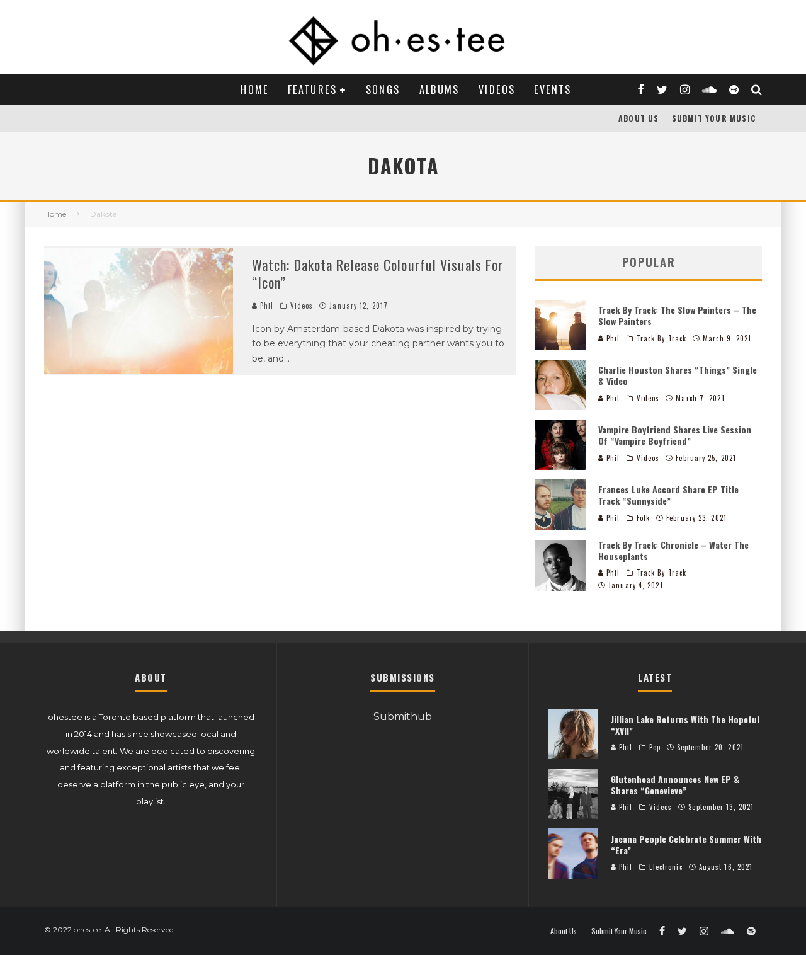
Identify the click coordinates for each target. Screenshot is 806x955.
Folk (643, 517)
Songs (383, 89)
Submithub (402, 717)
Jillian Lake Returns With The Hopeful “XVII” (685, 724)
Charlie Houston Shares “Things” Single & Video (677, 375)
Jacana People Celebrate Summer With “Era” (686, 844)
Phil (266, 305)
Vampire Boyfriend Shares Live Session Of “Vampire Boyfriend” (674, 435)
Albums (439, 89)
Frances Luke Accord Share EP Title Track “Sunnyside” (668, 495)
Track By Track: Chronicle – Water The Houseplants (673, 550)
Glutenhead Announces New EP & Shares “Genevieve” (675, 784)
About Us (638, 118)
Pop (655, 747)
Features (312, 89)
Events (552, 89)
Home (255, 89)
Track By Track (661, 338)
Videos (497, 89)
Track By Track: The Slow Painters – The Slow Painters (677, 315)
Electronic (666, 866)
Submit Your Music (714, 118)
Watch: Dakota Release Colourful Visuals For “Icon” (377, 273)
